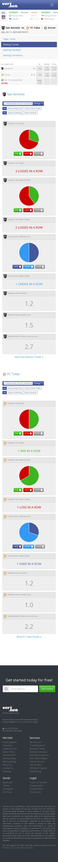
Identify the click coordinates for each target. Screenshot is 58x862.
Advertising (35, 771)
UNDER (28, 266)
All (5, 108)
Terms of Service (38, 782)
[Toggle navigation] (52, 5)
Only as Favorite (30, 113)
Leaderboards (10, 748)
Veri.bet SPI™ (9, 755)
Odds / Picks (11, 39)
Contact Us (8, 768)
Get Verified (35, 764)
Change (23, 103)
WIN (18, 153)
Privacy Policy (36, 785)
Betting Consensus (13, 55)
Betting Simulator (12, 49)
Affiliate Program (38, 768)
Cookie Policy (36, 788)
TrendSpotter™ (37, 745)
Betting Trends (11, 44)
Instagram (8, 788)
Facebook (7, 782)
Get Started (47, 688)
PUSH (38, 153)
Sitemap (7, 771)
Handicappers (10, 742)
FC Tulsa (13, 374)
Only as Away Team (15, 108)
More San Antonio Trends (28, 356)
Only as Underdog (15, 113)
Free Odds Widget (38, 758)
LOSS (28, 153)
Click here (20, 722)
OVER (17, 266)
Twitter (6, 785)
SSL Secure (35, 792)
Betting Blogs (10, 761)
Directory (7, 745)
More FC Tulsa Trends (28, 636)
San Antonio (16, 94)
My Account (35, 742)
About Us (7, 764)
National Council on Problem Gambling (18, 848)
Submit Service (37, 761)
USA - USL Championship (13, 80)
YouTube (7, 792)
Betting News (9, 758)
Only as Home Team (32, 108)
